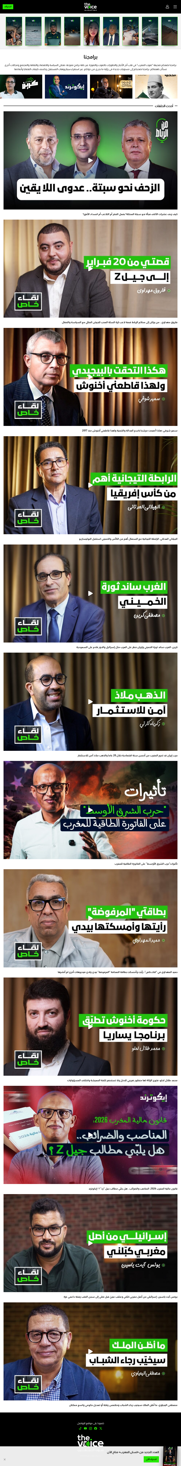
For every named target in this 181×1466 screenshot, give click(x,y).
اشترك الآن (151, 1459)
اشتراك (7, 6)
